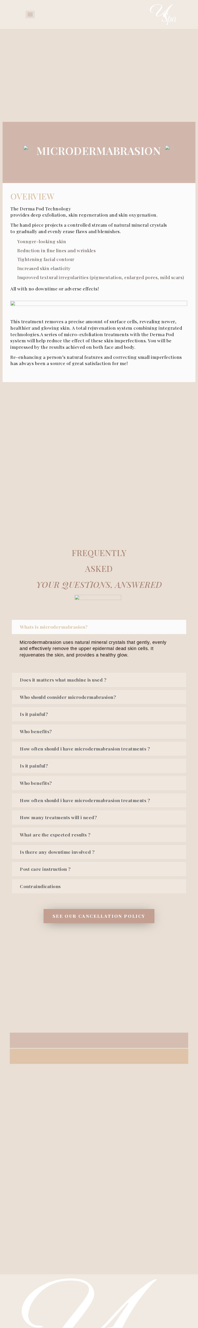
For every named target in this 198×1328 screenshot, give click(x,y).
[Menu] (30, 14)
